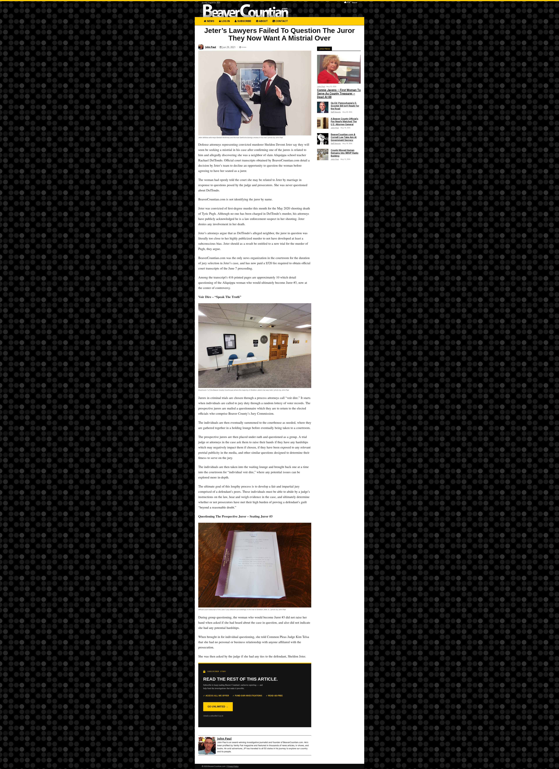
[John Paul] (201, 47)
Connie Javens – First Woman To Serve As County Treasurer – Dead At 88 (339, 93)
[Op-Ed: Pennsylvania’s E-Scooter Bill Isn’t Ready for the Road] (322, 107)
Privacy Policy (232, 766)
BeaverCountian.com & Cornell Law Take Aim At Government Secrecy (344, 137)
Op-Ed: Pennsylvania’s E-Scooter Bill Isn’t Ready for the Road (345, 106)
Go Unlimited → (218, 706)
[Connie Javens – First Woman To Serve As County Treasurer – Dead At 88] (339, 69)
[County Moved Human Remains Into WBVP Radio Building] (322, 154)
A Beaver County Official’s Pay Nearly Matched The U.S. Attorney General (344, 121)
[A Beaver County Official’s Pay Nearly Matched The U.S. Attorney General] (322, 123)
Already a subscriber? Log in (213, 715)
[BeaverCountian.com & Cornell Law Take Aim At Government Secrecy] (322, 138)
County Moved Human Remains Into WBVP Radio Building (344, 153)
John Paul (210, 47)
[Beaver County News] (246, 10)
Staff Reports (336, 112)
